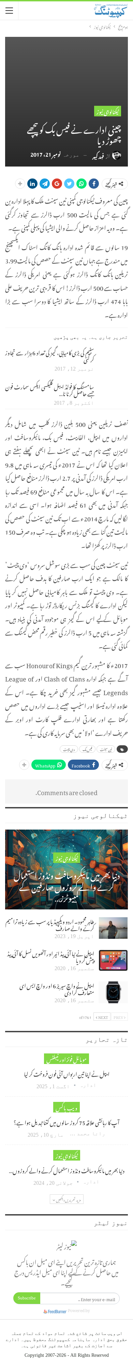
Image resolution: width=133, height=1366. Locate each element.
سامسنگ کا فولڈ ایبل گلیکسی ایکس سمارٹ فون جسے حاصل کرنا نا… (49, 389)
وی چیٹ (69, 749)
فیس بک (87, 749)
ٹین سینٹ (106, 749)
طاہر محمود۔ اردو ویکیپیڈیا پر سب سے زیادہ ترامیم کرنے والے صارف (49, 924)
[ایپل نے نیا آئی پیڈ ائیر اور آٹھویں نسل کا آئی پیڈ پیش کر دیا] (113, 960)
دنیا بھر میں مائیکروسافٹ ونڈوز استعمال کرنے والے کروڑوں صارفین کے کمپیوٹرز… (67, 885)
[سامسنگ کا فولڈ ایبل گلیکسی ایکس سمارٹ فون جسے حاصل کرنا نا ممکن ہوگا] (113, 393)
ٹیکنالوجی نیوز (108, 111)
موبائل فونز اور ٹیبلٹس (66, 1058)
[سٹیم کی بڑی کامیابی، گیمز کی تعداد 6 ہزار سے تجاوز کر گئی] (113, 359)
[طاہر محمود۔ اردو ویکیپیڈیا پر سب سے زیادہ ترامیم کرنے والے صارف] (113, 928)
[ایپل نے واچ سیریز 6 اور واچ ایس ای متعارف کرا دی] (113, 992)
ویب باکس (66, 1107)
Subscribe (27, 1297)
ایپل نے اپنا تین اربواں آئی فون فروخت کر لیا (66, 1073)
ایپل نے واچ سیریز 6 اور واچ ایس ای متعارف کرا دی (56, 988)
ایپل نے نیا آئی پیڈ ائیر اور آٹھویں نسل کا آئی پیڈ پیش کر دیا (50, 956)
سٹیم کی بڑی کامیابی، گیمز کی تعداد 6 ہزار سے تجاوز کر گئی (49, 355)
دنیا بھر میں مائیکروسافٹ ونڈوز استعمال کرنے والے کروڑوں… (66, 1170)
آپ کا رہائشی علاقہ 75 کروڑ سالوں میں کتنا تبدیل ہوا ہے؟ (66, 1121)
